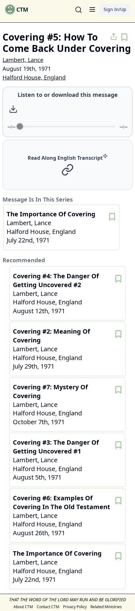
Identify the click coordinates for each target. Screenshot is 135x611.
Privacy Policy (75, 606)
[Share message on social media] (113, 36)
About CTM (23, 606)
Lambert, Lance (23, 60)
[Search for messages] (78, 9)
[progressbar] (67, 126)
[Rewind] (59, 109)
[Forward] (86, 109)
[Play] (73, 109)
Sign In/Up (115, 9)
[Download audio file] (13, 109)
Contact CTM (48, 606)
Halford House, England (34, 77)
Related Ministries (106, 606)
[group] (67, 112)
